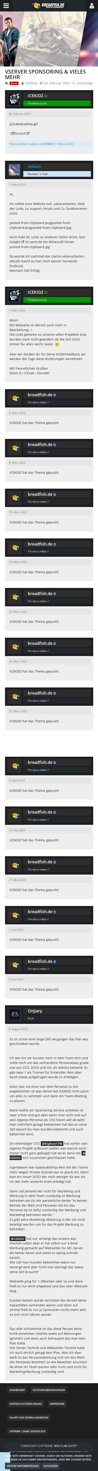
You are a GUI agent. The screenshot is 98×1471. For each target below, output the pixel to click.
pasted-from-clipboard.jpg (51, 227)
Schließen (51, 1466)
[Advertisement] (49, 743)
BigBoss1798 (53, 1143)
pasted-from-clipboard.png (30, 223)
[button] (6, 5)
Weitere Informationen (23, 1466)
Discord (19, 133)
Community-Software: (49, 1446)
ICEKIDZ (31, 83)
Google (15, 242)
